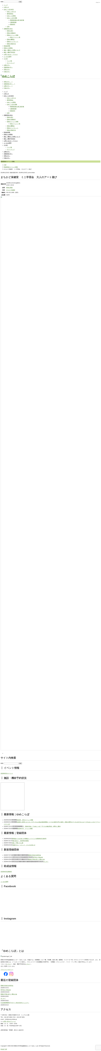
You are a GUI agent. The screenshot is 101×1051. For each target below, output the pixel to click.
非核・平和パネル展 (17, 843)
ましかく (45, 861)
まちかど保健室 (10, 190)
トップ (6, 5)
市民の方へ (7, 69)
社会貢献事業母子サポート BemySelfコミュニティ (15, 1002)
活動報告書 (13, 22)
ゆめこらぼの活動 (12, 18)
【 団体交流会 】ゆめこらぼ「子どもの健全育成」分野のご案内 (42, 826)
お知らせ (6, 7)
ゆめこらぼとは (11, 11)
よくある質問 (7, 56)
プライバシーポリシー (7, 969)
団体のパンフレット (12, 41)
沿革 (8, 26)
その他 (6, 58)
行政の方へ (7, 71)
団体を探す (10, 30)
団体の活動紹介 (11, 33)
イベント (20, 826)
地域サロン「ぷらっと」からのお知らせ (24, 845)
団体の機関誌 (11, 39)
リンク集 (9, 61)
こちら (9, 964)
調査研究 (12, 24)
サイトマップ (11, 63)
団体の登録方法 (11, 43)
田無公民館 (9, 187)
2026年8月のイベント (7, 773)
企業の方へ (7, 65)
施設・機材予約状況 (9, 52)
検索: (2, 1)
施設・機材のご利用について (12, 50)
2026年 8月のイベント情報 (25, 820)
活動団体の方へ (8, 67)
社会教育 (15, 857)
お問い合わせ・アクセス (11, 54)
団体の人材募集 (8, 48)
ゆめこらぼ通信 (11, 15)
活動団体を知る (8, 28)
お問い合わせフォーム (9, 1021)
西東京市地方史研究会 (34, 855)
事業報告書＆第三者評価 (17, 20)
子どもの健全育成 (28, 857)
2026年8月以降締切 (6, 871)
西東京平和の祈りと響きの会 (36, 859)
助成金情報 (7, 46)
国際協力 (20, 857)
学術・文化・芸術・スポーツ (20, 855)
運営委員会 (10, 13)
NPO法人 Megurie (38, 857)
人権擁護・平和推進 (22, 859)
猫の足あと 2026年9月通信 (21, 840)
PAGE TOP (4, 1049)
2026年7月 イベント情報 (25, 828)
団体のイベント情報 (12, 35)
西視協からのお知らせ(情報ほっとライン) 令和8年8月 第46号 (29, 838)
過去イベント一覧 (15, 37)
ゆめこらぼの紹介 (9, 9)
